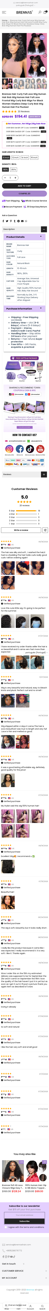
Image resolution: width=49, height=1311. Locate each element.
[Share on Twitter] (7, 221)
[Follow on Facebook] (3, 1256)
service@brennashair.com (27, 2)
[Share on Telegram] (18, 221)
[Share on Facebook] (3, 221)
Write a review (21, 530)
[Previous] (4, 55)
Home (4, 20)
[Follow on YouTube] (11, 1256)
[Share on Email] (22, 221)
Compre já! (24, 193)
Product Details (15, 237)
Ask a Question (9, 215)
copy (42, 128)
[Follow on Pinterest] (8, 1256)
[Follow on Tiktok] (14, 1256)
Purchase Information (19, 308)
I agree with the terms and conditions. (26, 1227)
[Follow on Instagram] (6, 1256)
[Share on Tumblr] (14, 221)
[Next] (45, 55)
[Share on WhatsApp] (26, 221)
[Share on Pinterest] (11, 221)
